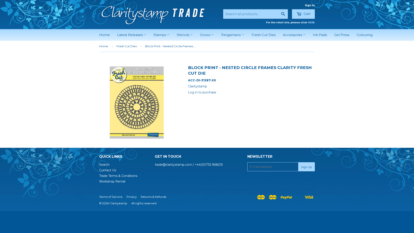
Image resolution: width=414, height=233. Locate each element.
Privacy (132, 196)
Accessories (293, 35)
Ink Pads (320, 35)
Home (104, 35)
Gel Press (341, 35)
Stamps (160, 35)
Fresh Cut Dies (264, 35)
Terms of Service (110, 196)
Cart (306, 14)
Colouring (365, 35)
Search (104, 165)
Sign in (310, 5)
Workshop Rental (112, 181)
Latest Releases (130, 35)
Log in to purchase (202, 92)
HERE (311, 22)
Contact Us (107, 170)
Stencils (183, 35)
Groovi (205, 35)
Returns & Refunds (153, 196)
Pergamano (231, 35)
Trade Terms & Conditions (118, 176)
